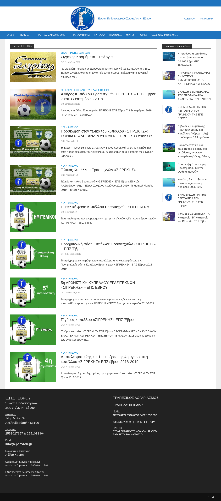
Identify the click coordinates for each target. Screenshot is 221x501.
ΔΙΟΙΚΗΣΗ (25, 35)
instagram (206, 18)
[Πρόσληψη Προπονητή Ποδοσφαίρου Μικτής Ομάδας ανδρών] (169, 166)
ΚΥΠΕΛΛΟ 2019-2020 (98, 90)
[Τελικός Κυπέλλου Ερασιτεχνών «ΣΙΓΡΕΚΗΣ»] (33, 179)
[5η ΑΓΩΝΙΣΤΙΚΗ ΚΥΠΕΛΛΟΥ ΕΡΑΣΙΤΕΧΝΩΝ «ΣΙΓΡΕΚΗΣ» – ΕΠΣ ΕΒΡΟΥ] (33, 292)
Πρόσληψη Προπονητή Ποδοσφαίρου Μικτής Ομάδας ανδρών (191, 168)
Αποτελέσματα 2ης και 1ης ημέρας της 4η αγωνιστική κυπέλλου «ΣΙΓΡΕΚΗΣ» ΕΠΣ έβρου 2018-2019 (104, 359)
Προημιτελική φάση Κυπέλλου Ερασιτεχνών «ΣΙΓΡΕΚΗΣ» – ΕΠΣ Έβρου (108, 246)
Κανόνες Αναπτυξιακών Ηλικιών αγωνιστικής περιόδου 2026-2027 (192, 183)
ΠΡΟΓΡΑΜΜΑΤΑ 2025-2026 (51, 35)
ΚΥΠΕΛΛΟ (99, 35)
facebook (189, 18)
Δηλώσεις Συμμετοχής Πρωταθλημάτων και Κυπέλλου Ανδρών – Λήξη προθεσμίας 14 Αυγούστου (194, 132)
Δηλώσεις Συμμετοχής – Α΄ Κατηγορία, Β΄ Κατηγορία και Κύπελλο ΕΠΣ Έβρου (194, 217)
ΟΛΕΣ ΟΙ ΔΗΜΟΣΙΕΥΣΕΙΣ (164, 35)
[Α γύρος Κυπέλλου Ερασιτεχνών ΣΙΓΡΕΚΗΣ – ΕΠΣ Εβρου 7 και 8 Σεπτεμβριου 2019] (33, 104)
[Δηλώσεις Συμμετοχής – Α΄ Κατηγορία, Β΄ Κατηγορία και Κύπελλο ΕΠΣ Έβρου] (169, 216)
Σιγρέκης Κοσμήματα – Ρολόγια (87, 57)
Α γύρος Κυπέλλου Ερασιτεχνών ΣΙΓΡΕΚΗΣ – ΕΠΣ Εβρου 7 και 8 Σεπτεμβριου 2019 (108, 96)
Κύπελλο (79, 90)
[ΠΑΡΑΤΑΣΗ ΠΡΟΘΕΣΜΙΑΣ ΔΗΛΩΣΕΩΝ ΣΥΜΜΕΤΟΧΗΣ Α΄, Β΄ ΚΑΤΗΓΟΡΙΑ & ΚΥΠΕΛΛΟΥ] (169, 75)
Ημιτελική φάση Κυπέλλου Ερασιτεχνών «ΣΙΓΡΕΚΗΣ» (105, 207)
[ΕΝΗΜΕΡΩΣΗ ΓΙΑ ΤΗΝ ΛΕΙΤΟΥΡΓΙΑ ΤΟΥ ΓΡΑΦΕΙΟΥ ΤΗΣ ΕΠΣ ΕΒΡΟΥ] (169, 109)
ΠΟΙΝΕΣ (143, 35)
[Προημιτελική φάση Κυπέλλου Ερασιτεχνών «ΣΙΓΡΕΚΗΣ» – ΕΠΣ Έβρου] (33, 254)
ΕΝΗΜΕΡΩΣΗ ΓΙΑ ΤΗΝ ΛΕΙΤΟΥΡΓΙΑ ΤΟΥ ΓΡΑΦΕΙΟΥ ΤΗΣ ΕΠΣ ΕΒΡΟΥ (192, 112)
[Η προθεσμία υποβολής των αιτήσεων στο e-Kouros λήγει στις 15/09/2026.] (169, 56)
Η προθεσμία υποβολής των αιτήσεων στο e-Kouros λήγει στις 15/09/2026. (192, 59)
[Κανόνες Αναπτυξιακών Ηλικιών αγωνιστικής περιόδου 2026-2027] (169, 182)
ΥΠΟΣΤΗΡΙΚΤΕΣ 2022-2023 (75, 53)
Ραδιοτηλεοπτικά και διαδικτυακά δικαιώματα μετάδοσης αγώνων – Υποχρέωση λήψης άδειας (194, 151)
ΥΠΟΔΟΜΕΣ (115, 35)
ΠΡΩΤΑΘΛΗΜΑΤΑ (81, 35)
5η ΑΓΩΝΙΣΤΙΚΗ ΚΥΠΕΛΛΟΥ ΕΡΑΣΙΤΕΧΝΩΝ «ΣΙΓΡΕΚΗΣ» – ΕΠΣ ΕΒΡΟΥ (98, 285)
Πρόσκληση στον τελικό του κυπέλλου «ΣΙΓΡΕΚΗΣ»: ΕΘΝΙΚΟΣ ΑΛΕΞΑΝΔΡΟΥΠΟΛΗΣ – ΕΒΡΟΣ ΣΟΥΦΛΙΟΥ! (107, 133)
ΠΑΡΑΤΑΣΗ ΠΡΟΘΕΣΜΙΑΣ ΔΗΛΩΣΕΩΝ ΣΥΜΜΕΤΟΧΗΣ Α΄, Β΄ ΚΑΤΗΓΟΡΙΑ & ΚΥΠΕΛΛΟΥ (194, 78)
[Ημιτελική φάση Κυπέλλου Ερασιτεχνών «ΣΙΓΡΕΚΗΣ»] (33, 216)
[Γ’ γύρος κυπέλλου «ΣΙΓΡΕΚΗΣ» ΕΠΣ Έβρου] (33, 329)
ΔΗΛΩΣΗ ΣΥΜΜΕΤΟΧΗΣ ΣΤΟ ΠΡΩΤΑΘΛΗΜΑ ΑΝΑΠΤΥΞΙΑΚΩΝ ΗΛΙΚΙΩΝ (194, 95)
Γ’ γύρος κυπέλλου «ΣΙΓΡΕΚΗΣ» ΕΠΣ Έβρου (98, 320)
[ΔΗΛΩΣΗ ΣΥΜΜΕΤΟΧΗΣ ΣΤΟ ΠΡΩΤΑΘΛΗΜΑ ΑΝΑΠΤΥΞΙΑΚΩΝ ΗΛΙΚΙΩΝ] (169, 94)
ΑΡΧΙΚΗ (11, 35)
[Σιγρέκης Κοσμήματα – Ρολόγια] (33, 67)
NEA (63, 127)
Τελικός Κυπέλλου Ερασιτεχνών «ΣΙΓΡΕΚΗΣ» (98, 170)
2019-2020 (66, 90)
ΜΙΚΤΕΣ (130, 35)
